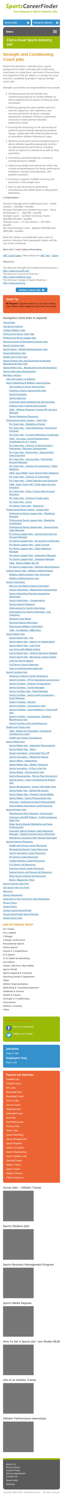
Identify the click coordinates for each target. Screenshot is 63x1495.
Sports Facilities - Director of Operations (30, 683)
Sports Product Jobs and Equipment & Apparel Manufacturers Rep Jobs (27, 362)
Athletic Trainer (13, 1164)
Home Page (9, 322)
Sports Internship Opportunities (19, 371)
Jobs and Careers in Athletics (20, 379)
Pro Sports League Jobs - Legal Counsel (29, 544)
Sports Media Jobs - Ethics (22, 749)
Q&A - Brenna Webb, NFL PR (24, 563)
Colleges (7, 936)
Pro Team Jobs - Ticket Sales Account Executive (33, 480)
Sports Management (16, 1139)
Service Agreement (13, 895)
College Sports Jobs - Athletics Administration (29, 570)
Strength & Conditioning (16, 998)
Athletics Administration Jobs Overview (29, 574)
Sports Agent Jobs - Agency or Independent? (32, 641)
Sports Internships (15, 582)
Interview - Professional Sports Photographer (32, 801)
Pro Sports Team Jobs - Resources (26, 505)
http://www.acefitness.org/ (17, 276)
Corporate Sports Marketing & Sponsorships (32, 401)
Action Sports (10, 947)
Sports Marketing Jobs (14, 353)
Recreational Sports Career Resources (28, 849)
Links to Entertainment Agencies (26, 668)
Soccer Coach (13, 1105)
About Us (8, 891)
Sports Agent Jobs (15, 634)
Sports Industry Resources (19, 841)
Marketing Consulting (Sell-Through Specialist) (33, 837)
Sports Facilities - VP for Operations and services (34, 679)
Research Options (43, 22)
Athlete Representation (15, 983)
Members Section (12, 375)
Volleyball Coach (14, 1113)
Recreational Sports (13, 943)
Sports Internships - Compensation (27, 600)
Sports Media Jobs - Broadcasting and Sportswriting (30, 367)
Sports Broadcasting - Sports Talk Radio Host (32, 786)
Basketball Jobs (14, 1092)
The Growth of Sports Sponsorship (27, 386)
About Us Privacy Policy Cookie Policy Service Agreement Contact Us (16, 1470)
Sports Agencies (17, 398)
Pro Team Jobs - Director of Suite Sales (29, 498)
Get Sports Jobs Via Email (16, 887)
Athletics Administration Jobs (24, 578)
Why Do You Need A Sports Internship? (29, 585)
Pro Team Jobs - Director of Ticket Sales (29, 476)
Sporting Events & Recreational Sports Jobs (25, 341)
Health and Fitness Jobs (15, 356)
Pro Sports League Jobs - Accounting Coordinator (34, 540)
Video (6, 980)
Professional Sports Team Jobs (18, 334)
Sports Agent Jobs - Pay (21, 637)
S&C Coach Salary (12, 255)
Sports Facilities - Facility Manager (26, 687)
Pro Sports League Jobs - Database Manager (31, 559)
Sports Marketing (14, 1134)
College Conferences (14, 939)
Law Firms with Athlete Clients (24, 649)
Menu (9, 31)
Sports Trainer (13, 1169)
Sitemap (10, 1484)
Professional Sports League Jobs (19, 337)
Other (6, 1009)
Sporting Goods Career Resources (26, 868)
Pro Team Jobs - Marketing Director (27, 424)
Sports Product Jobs (16, 809)
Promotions (9, 1002)
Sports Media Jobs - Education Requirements (32, 745)
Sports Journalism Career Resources (27, 853)
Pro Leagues (9, 932)
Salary (55, 255)
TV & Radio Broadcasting (16, 958)
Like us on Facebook (23, 1026)
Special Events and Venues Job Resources (30, 872)
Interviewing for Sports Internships (27, 608)
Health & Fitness (12, 994)
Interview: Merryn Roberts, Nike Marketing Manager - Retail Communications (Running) (32, 832)
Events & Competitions (15, 950)
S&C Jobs (45, 255)
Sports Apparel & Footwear (17, 972)
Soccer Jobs (12, 1100)
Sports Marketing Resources (23, 416)
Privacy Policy (10, 902)
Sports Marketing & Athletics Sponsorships (28, 382)
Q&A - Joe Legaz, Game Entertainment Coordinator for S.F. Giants (29, 440)
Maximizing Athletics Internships (26, 626)
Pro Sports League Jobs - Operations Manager (32, 555)
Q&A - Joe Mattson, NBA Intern (25, 630)
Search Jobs (11, 22)
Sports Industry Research (22, 604)
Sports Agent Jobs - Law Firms (24, 645)
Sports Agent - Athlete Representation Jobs (25, 349)
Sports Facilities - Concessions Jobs (27, 705)
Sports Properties (18, 394)
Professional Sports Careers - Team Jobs (26, 420)
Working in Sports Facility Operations (28, 676)
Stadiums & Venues (13, 991)
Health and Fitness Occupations (25, 737)
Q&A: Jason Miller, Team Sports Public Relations (34, 472)
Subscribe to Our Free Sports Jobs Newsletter (26, 898)
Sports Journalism (15, 1147)
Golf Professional (14, 1122)
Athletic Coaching (12, 1005)
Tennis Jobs (12, 1130)
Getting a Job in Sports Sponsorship (27, 405)
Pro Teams (8, 929)
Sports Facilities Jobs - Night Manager (28, 691)
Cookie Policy (10, 906)
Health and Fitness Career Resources (28, 845)
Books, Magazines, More (22, 879)
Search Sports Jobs (12, 918)
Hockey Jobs (12, 1126)
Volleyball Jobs (13, 1109)
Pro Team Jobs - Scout (20, 501)
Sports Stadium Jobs (16, 1156)
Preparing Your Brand (20, 618)
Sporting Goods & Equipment (18, 976)
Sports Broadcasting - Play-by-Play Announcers (33, 776)
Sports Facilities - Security (22, 701)
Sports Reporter (14, 1143)
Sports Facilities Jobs (13, 345)
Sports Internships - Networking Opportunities (33, 589)
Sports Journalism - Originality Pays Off (29, 753)
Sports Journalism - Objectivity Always (28, 756)
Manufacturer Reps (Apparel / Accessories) (31, 813)
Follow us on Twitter (23, 1033)
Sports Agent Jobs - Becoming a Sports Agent (32, 656)
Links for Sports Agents (21, 660)
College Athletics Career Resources (27, 860)
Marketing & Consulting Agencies (21, 987)
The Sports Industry (13, 326)
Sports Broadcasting (16, 1152)
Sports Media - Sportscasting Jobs (26, 772)
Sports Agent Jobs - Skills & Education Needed (33, 653)
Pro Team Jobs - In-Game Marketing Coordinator (34, 434)
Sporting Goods (14, 1160)
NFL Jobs (11, 1087)
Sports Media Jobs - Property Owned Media (31, 794)
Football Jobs (12, 1079)
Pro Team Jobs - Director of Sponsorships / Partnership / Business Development (31, 447)
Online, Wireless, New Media (18, 965)
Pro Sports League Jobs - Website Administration (34, 566)
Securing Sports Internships (23, 622)
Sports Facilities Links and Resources (28, 723)
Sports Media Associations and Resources (30, 805)
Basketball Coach (15, 1096)
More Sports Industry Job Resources (27, 876)
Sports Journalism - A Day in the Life (27, 768)
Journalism (9, 961)
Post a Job (11, 1062)
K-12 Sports (9, 954)
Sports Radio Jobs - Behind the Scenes (29, 790)
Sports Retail (10, 969)
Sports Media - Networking (23, 760)
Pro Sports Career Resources (23, 856)
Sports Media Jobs (15, 741)
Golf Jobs (11, 1117)
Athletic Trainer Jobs (30, 289)
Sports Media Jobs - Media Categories (28, 764)
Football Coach (13, 1083)
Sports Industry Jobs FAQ (16, 883)
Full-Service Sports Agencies (24, 664)
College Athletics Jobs (14, 330)
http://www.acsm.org (14, 283)
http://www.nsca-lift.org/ (16, 270)
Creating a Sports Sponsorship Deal (27, 390)
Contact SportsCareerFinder (17, 910)
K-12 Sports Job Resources (22, 864)
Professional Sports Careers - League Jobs (27, 509)
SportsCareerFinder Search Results (21, 914)
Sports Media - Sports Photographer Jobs (30, 798)
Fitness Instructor (15, 1177)
